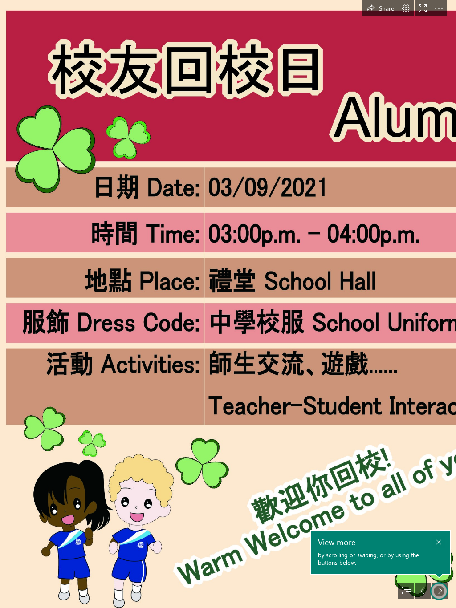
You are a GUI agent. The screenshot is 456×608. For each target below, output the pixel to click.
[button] (380, 8)
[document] (228, 304)
